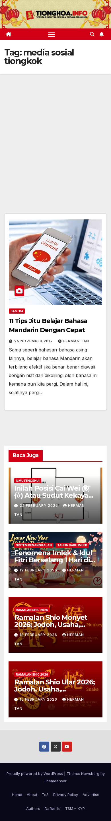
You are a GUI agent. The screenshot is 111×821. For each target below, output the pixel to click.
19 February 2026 (39, 570)
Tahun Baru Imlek (72, 545)
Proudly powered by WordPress (35, 773)
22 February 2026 (39, 505)
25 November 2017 (34, 341)
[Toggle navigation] (51, 34)
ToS (45, 794)
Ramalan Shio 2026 (32, 610)
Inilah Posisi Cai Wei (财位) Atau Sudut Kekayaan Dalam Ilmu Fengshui (55, 495)
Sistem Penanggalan (34, 545)
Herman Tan (76, 341)
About (32, 794)
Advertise (91, 794)
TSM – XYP (75, 808)
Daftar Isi (53, 808)
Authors (33, 808)
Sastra (17, 311)
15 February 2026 (39, 699)
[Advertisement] (55, 132)
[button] (92, 34)
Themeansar (55, 781)
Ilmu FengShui (28, 480)
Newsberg (90, 773)
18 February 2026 (39, 635)
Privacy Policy (65, 794)
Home (17, 794)
